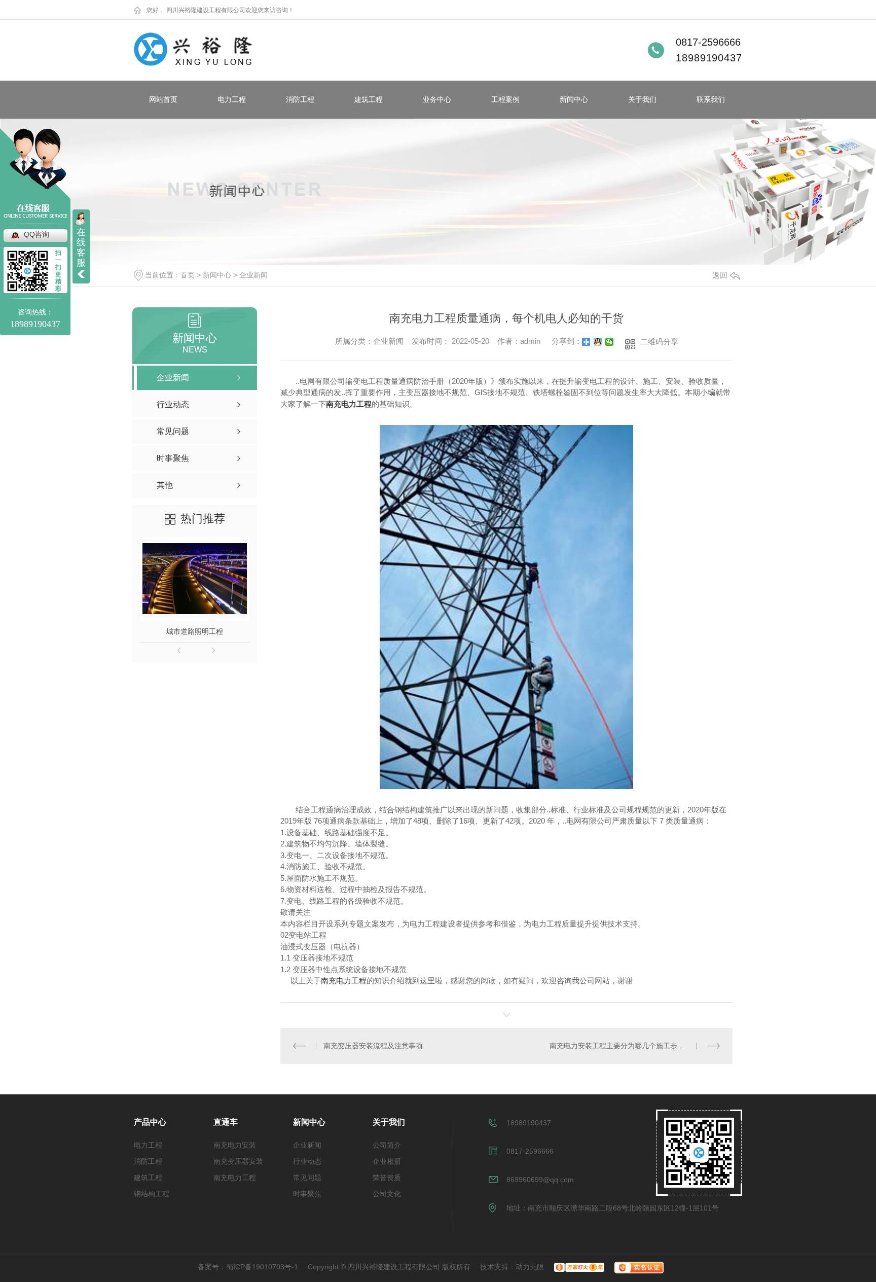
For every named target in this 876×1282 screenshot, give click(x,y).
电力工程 (231, 99)
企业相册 (387, 1161)
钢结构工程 (151, 1193)
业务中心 (437, 99)
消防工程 (300, 99)
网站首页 (163, 99)
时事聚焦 (307, 1193)
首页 (187, 275)
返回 (719, 275)
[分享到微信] (609, 342)
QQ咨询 (36, 234)
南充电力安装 (234, 1145)
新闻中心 (574, 99)
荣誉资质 (387, 1177)
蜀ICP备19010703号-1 (262, 1267)
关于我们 (642, 99)
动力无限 (530, 1267)
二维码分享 (659, 341)
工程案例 (505, 99)
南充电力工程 (344, 980)
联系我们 (711, 99)
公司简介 (387, 1145)
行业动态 (307, 1161)
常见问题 (307, 1177)
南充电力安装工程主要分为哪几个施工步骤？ (620, 1046)
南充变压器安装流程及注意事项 (373, 1046)
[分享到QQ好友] (598, 342)
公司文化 (387, 1193)
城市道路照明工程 (194, 631)
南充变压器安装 (238, 1161)
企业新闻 (253, 275)
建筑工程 (368, 99)
